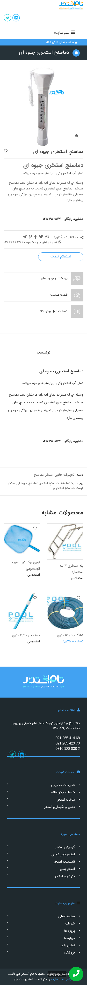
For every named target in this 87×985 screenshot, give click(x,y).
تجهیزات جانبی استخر (59, 474)
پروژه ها (69, 930)
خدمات (70, 923)
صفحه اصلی (66, 42)
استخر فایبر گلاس (63, 854)
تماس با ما (68, 945)
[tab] (43, 352)
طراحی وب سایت (61, 979)
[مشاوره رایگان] (76, 974)
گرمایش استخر (65, 847)
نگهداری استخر (65, 876)
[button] (6, 151)
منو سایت (61, 33)
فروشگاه (50, 42)
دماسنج (39, 474)
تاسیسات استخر (64, 861)
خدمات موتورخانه (63, 792)
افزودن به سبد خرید (69, 643)
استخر (66, 173)
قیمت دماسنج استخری (68, 488)
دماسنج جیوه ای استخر (22, 483)
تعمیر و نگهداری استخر (59, 807)
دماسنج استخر (49, 483)
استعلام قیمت (61, 256)
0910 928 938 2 (68, 748)
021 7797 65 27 (14, 242)
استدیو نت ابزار (23, 979)
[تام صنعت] (43, 5)
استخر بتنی (67, 868)
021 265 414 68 (68, 738)
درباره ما (69, 938)
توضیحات (43, 352)
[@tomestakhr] (16, 18)
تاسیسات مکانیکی (63, 785)
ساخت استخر (66, 799)
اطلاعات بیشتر (73, 580)
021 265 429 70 (68, 743)
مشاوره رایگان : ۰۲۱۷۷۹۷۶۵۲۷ (63, 219)
